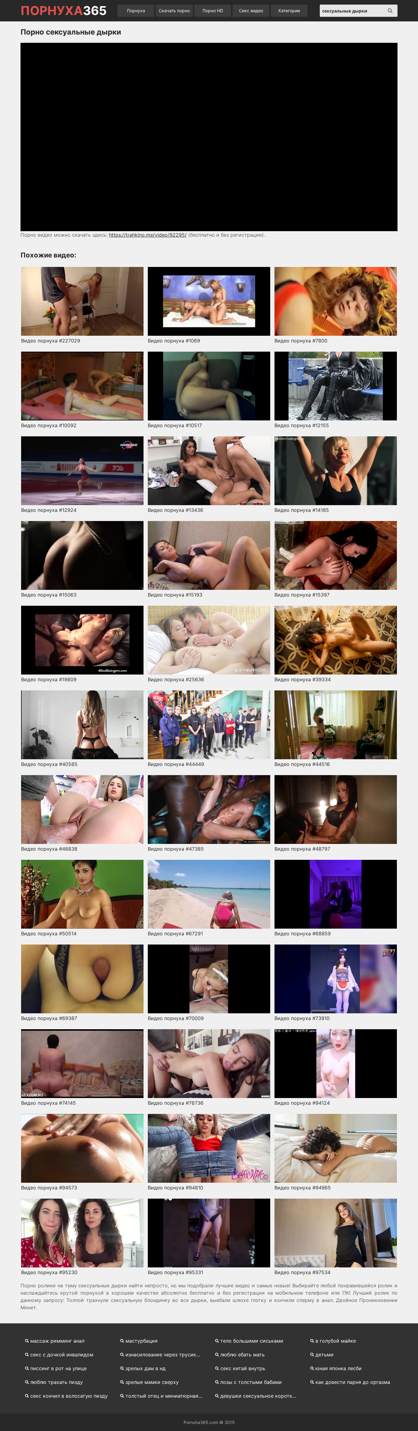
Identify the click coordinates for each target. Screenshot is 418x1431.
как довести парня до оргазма (352, 1382)
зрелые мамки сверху (152, 1382)
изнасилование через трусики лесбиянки (166, 1355)
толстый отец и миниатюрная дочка (166, 1396)
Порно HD (213, 10)
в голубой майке (335, 1341)
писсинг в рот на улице (58, 1368)
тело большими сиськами (251, 1341)
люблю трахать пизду (56, 1382)
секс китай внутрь (242, 1368)
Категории (289, 10)
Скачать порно (174, 10)
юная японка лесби (338, 1368)
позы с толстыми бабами (251, 1382)
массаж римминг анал (57, 1341)
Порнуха (136, 10)
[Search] (390, 11)
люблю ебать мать (242, 1355)
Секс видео (251, 10)
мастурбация (141, 1341)
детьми (324, 1355)
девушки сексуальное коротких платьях (261, 1396)
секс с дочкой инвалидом (61, 1355)
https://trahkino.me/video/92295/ (148, 235)
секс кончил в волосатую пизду (69, 1396)
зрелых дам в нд (145, 1368)
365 (64, 10)
